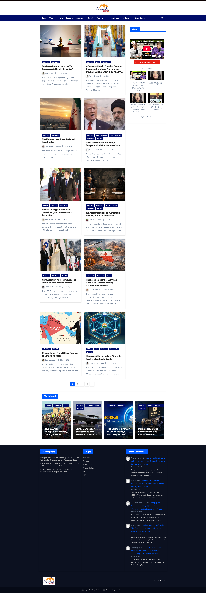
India (61, 18)
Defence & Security (93, 405)
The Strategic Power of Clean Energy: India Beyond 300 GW (118, 433)
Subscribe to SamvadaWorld (148, 62)
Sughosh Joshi (51, 360)
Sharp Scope (114, 18)
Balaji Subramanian (96, 363)
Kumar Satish (94, 149)
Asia (97, 62)
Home (44, 18)
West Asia (55, 62)
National (80, 408)
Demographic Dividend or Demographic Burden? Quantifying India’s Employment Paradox (148, 461)
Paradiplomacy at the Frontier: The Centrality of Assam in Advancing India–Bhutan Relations (148, 528)
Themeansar (120, 590)
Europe (48, 405)
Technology (101, 18)
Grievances (87, 464)
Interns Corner (139, 18)
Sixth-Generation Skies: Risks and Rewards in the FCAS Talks (87, 433)
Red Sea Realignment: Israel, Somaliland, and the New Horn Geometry (57, 212)
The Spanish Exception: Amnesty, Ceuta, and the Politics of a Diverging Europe (56, 434)
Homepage (87, 475)
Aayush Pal (49, 73)
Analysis (80, 18)
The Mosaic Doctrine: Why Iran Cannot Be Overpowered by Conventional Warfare (101, 283)
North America (101, 135)
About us (86, 457)
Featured (69, 18)
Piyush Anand (94, 290)
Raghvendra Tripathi (53, 146)
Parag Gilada (94, 76)
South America (115, 135)
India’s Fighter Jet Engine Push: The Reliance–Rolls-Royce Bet (148, 433)
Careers (86, 461)
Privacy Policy (88, 468)
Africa (45, 205)
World (52, 18)
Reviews (125, 18)
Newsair (109, 590)
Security (91, 18)
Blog (84, 471)
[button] (165, 17)
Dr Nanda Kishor (95, 220)
